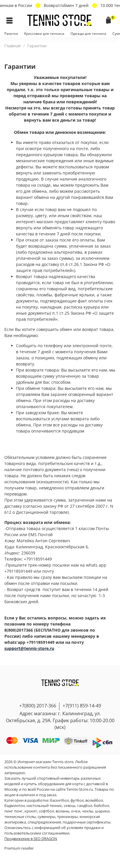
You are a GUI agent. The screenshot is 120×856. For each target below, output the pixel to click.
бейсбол (101, 805)
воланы (62, 811)
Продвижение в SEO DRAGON (30, 838)
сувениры (46, 816)
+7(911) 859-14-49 (82, 705)
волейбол (94, 800)
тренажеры (67, 816)
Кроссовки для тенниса (44, 33)
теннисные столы (20, 816)
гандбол (84, 805)
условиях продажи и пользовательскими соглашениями (54, 830)
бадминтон (14, 805)
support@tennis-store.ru (29, 648)
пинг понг (13, 811)
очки (75, 811)
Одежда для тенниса (88, 33)
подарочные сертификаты (86, 822)
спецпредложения (44, 822)
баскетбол (59, 800)
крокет (30, 811)
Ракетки (11, 33)
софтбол (46, 811)
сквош (69, 805)
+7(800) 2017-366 (37, 705)
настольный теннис (44, 805)
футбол (77, 800)
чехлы (87, 811)
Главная (12, 45)
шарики (102, 811)
